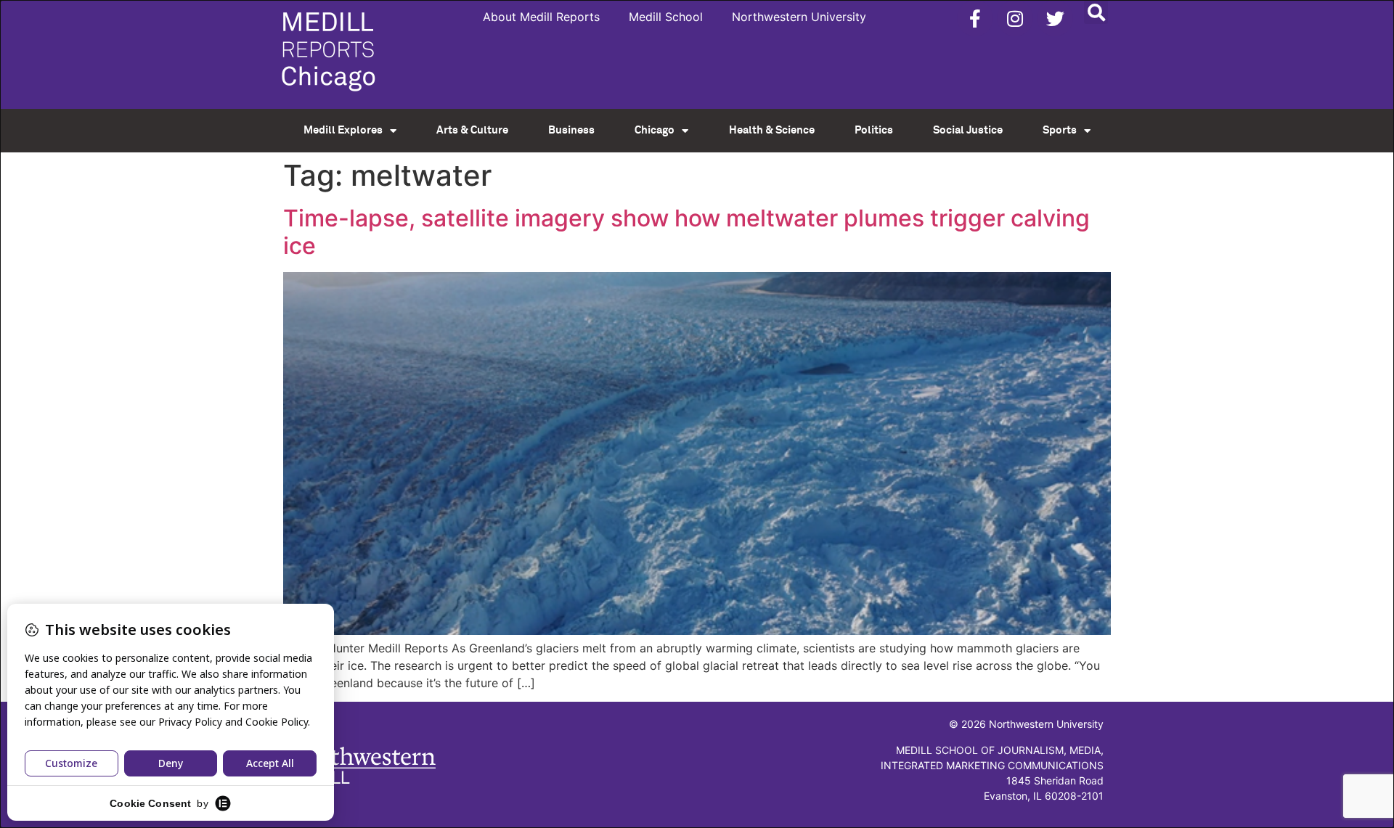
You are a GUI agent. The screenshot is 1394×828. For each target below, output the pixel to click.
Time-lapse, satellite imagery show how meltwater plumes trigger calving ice (686, 232)
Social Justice (968, 130)
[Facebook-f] (975, 18)
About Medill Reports (541, 16)
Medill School (666, 16)
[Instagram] (1015, 18)
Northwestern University (799, 16)
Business (571, 130)
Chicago (654, 130)
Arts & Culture (472, 130)
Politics (874, 130)
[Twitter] (1055, 18)
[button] (1096, 12)
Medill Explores (343, 130)
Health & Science (772, 130)
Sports (1060, 130)
